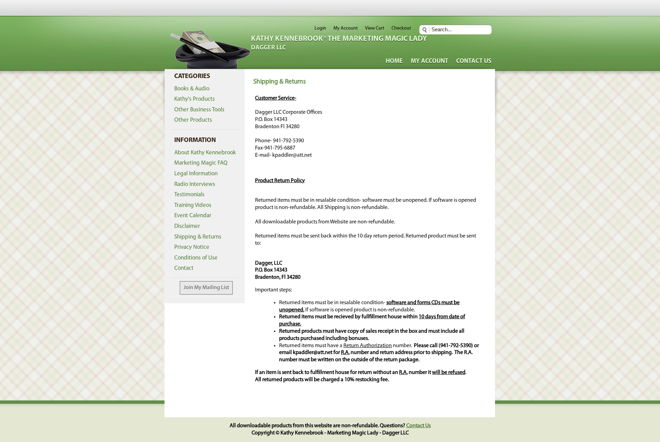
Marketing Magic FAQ (201, 163)
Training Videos (192, 205)
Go (425, 29)
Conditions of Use (196, 258)
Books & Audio (191, 89)
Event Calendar (192, 216)
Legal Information (196, 174)
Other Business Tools (199, 110)
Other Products (193, 120)
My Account (345, 28)
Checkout (401, 28)
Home (394, 61)
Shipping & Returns (197, 237)
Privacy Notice (191, 247)
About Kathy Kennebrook (205, 153)
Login (320, 28)
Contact (184, 268)
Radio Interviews (194, 184)
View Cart (374, 28)
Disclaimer (187, 226)
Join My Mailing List (206, 287)
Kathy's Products (194, 99)
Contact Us (474, 61)
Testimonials (189, 195)
